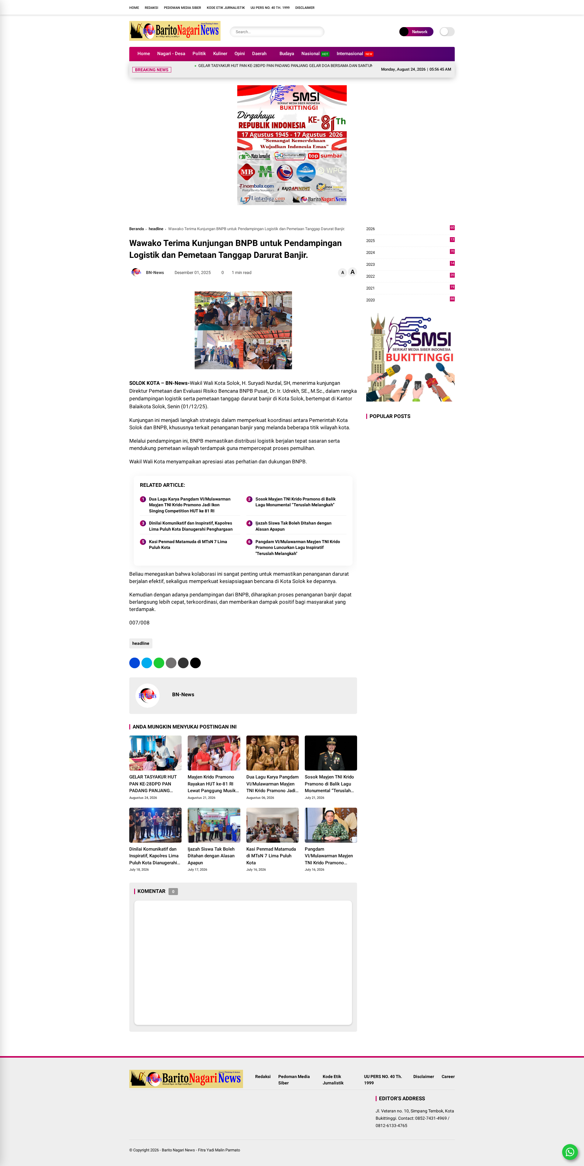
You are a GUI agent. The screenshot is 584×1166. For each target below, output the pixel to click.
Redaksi (151, 8)
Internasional (354, 53)
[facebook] (345, 7)
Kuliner (220, 53)
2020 (410, 293)
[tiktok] (372, 7)
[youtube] (363, 7)
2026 (410, 221)
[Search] (318, 31)
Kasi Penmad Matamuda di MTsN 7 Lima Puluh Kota (188, 537)
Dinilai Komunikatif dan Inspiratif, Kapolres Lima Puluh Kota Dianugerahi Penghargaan (191, 518)
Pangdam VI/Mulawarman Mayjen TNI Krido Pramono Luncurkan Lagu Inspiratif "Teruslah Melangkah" (297, 540)
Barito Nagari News (178, 1142)
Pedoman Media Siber (182, 8)
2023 (410, 257)
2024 (410, 245)
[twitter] (146, 655)
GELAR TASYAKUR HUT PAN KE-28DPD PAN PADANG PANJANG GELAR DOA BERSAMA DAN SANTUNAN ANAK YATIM (275, 65)
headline (156, 221)
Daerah (259, 53)
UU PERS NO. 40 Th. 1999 (270, 8)
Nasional (314, 53)
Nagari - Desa (171, 53)
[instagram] (354, 7)
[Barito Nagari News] (175, 39)
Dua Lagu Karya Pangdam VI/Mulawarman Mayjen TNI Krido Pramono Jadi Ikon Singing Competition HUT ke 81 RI (190, 497)
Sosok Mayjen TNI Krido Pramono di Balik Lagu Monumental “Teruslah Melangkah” (295, 494)
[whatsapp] (159, 655)
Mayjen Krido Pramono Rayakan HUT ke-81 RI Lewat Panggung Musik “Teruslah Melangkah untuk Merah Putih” (212, 777)
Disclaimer (305, 8)
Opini (240, 53)
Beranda (136, 221)
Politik (199, 53)
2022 (410, 269)
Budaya (287, 53)
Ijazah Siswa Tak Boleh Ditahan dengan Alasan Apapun (293, 518)
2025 (410, 233)
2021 (410, 281)
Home (134, 8)
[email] (183, 655)
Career (448, 1069)
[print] (171, 655)
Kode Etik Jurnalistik (226, 8)
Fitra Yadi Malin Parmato (219, 1142)
